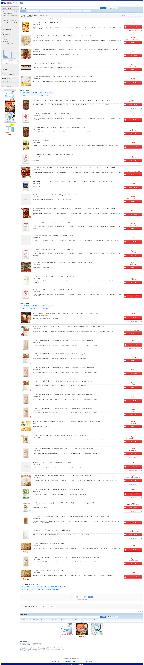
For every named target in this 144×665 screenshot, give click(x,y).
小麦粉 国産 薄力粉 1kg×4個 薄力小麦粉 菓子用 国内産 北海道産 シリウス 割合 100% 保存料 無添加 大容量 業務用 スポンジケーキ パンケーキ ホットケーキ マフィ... (74, 475)
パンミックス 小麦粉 (44, 586)
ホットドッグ (79, 11)
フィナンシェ (4, 83)
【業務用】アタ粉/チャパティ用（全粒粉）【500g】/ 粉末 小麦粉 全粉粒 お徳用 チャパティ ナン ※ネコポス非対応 (62, 36)
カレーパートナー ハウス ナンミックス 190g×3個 (45, 22)
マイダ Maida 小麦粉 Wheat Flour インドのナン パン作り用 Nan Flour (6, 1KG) (53, 289)
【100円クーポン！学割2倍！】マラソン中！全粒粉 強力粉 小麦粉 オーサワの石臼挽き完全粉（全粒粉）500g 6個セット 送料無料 (66, 557)
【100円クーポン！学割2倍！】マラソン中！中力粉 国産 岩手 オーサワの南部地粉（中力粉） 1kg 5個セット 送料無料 (63, 381)
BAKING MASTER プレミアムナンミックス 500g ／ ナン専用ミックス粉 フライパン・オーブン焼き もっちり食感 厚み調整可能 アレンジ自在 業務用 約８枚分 (73, 181)
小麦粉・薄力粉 (7, 13)
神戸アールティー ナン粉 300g (41, 140)
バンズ (72, 11)
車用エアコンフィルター (10, 15)
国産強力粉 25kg (56, 589)
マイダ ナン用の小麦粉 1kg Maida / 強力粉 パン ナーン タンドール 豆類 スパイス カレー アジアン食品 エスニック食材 (63, 76)
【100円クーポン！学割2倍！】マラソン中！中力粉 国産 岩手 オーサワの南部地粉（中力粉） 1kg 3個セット (60, 354)
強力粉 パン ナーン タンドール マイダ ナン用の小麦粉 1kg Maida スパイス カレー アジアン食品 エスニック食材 (61, 195)
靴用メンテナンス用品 (6, 86)
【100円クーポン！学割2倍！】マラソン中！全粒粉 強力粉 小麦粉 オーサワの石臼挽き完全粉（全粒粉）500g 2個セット (63, 408)
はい (43, 606)
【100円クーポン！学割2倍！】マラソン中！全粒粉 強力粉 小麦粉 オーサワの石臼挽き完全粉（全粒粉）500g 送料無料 (63, 340)
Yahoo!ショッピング (9, 74)
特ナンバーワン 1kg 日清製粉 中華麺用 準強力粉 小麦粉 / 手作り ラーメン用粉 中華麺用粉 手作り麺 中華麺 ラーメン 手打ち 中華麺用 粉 (67, 421)
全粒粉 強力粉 (40, 589)
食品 (5, 39)
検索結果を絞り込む (113, 8)
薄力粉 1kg (22, 586)
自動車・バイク (8, 32)
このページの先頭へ (138, 611)
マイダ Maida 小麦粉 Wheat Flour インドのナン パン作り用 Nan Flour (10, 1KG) (53, 154)
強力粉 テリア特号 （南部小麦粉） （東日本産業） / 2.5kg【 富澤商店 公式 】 (53, 530)
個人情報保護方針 (67, 661)
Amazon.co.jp (7, 71)
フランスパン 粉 (86, 11)
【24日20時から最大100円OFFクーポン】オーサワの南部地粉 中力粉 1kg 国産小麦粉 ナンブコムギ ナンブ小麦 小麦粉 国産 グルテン (66, 503)
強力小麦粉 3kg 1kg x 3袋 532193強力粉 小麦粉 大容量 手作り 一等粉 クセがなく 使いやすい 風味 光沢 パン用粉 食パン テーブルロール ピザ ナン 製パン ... (72, 100)
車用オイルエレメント (9, 20)
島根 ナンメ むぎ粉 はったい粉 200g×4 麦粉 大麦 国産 (47, 63)
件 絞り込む (10, 63)
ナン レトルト (58, 11)
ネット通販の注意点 (29, 650)
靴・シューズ (7, 41)
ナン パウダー (50, 11)
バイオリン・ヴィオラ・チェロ (10, 23)
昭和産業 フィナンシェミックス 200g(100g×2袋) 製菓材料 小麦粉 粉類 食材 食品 (53, 462)
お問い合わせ (89, 661)
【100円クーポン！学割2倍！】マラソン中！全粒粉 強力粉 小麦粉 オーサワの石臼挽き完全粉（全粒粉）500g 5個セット (63, 367)
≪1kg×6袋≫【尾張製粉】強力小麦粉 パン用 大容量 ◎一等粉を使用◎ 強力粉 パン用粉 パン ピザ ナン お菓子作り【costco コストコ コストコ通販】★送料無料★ (74, 167)
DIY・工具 (7, 34)
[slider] (2, 58)
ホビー (5, 36)
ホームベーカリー (31, 589)
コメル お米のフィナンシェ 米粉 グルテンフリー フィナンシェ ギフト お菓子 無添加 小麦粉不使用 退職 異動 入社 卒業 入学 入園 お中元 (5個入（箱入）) (71, 516)
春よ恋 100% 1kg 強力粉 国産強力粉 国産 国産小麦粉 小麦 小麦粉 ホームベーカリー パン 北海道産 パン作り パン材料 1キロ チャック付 (67, 313)
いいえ (52, 606)
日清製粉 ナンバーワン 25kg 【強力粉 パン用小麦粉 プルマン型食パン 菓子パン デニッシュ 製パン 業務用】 (60, 435)
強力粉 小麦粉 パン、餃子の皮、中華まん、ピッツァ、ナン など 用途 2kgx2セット (54, 276)
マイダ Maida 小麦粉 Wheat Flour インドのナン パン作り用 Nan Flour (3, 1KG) (53, 113)
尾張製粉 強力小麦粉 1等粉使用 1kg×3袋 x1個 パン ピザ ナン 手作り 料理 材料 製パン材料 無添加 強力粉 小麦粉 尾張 (62, 262)
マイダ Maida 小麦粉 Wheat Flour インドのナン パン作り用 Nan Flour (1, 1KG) (53, 222)
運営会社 (54, 661)
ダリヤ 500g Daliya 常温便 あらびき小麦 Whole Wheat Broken (48, 543)
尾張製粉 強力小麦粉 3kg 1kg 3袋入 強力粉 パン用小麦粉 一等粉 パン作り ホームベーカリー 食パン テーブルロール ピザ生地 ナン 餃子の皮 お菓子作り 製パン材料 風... (75, 49)
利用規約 (60, 661)
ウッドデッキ (7, 18)
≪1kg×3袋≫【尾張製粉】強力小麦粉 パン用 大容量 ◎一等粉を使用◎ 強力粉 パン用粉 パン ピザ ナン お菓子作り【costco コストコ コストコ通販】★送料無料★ (74, 208)
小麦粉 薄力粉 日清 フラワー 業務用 (59, 586)
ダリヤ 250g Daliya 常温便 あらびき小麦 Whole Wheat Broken (48, 570)
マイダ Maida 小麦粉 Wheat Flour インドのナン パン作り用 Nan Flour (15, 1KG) (53, 249)
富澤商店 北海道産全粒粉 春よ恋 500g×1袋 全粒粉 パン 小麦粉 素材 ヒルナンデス (53, 235)
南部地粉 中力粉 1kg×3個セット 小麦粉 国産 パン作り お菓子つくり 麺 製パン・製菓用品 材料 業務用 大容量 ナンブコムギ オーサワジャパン (68, 326)
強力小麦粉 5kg (47, 589)
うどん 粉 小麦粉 (35, 586)
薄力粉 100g (23, 589)
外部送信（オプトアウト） (78, 661)
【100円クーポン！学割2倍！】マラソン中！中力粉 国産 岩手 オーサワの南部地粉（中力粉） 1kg (58, 489)
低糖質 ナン (36, 11)
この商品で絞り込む (133, 30)
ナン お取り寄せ (66, 11)
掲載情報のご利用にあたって (27, 644)
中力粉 (28, 586)
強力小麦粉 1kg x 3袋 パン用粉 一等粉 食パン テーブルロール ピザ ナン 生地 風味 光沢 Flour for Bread (59, 127)
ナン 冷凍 (30, 11)
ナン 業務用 (43, 11)
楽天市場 (6, 69)
